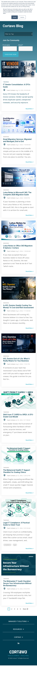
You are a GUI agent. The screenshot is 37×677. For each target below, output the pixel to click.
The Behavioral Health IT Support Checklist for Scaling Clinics (16, 471)
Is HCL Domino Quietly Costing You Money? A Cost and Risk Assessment (18, 306)
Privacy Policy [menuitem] (25, 655)
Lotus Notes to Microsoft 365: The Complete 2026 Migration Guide (17, 193)
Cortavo (17, 637)
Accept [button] (14, 17)
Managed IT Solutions (18, 621)
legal (14, 545)
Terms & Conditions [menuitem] (13, 655)
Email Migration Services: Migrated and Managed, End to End (17, 140)
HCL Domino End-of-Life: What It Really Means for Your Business (16, 360)
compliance (7, 545)
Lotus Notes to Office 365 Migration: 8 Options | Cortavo (18, 247)
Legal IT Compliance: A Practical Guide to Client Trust (16, 524)
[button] (18, 644)
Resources (17, 629)
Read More (29, 108)
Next (25, 609)
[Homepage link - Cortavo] (18, 652)
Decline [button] (22, 17)
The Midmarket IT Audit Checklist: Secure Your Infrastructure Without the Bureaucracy (17, 583)
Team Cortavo (10, 90)
